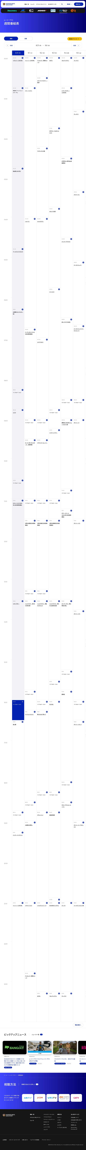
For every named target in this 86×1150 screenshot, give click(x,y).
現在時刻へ (78, 1025)
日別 (26, 38)
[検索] (61, 4)
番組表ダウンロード (74, 39)
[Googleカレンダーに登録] (22, 58)
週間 (11, 38)
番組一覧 (27, 4)
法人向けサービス (52, 4)
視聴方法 (78, 4)
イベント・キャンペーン (41, 4)
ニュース (32, 4)
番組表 (68, 4)
